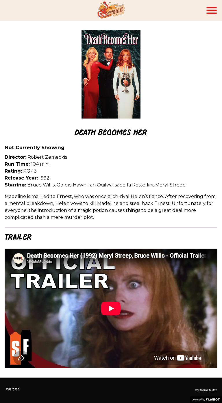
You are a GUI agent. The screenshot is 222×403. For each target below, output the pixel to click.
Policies (13, 389)
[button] (212, 10)
